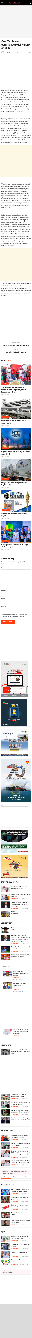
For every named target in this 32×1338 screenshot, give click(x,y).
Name (3, 590)
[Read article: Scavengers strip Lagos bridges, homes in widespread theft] (7, 985)
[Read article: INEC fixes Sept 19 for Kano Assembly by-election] (5, 889)
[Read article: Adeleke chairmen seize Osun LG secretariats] (5, 914)
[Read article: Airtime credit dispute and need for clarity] (5, 1262)
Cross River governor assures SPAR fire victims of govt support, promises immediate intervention (20, 1153)
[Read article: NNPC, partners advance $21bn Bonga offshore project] (16, 532)
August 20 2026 (23, 1164)
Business (5, 383)
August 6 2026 (22, 959)
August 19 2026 (23, 932)
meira (8, 52)
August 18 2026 (23, 916)
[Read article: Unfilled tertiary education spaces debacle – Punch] (5, 1223)
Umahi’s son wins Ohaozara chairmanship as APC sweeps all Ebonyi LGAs (20, 904)
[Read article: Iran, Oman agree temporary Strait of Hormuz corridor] (5, 1104)
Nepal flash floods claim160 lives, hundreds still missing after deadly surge (20, 1051)
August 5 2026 (22, 1264)
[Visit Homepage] (16, 3)
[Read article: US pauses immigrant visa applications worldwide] (5, 1097)
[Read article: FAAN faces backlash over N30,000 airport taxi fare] (16, 408)
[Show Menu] (2, 2)
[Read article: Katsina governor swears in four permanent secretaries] (5, 957)
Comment (4, 568)
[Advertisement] (16, 21)
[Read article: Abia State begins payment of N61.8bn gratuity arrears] (5, 1138)
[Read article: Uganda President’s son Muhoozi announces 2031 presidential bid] (5, 1112)
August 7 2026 (22, 951)
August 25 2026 (5, 549)
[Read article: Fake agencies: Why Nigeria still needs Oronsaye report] (5, 1239)
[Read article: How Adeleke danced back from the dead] (5, 1246)
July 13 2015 (16, 52)
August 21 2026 (23, 1217)
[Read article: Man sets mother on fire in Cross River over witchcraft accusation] (7, 1032)
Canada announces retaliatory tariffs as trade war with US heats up (20, 1119)
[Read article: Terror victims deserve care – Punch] (5, 1215)
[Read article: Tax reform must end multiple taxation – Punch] (5, 1207)
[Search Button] (30, 2)
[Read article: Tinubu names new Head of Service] (5, 930)
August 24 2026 (23, 908)
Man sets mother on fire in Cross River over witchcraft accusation (20, 1031)
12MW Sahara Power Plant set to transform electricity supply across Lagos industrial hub (13, 389)
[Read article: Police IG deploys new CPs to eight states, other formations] (5, 949)
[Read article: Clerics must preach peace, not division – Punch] (5, 1199)
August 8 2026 (22, 943)
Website (3, 606)
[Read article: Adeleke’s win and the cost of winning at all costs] (5, 1254)
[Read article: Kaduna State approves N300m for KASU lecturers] (5, 1145)
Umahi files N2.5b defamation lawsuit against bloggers (20, 973)
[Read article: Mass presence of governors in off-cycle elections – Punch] (5, 1192)
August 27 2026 (5, 394)
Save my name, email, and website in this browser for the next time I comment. (15, 615)
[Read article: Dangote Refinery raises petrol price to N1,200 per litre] (16, 470)
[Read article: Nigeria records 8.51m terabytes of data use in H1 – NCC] (16, 439)
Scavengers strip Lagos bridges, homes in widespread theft (19, 985)
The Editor (15, 891)
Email (3, 598)
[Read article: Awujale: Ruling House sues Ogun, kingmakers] (5, 897)
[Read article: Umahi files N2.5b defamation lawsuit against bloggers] (7, 974)
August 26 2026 (5, 487)
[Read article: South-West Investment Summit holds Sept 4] (16, 501)
